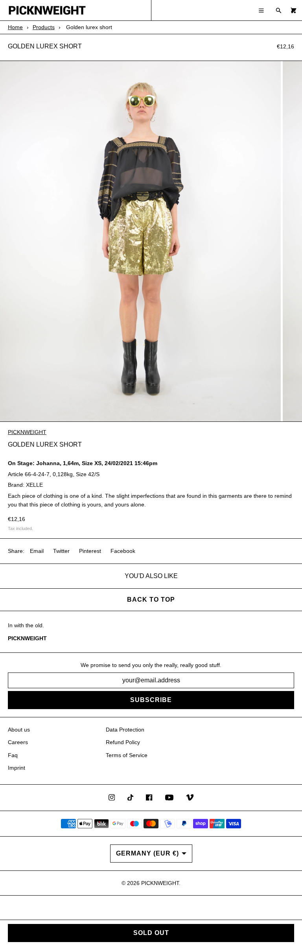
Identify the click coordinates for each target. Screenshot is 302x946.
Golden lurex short (45, 46)
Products (44, 27)
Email (37, 551)
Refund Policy (123, 742)
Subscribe (151, 700)
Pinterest (90, 551)
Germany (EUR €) (147, 853)
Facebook (122, 551)
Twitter (61, 551)
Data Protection (125, 729)
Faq (13, 755)
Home (15, 27)
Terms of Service (126, 755)
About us (19, 729)
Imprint (16, 768)
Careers (18, 742)
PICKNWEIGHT (27, 432)
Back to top (151, 599)
